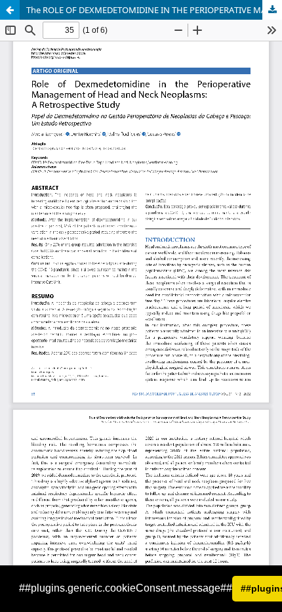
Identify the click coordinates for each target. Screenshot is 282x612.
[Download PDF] (272, 10)
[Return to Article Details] (10, 10)
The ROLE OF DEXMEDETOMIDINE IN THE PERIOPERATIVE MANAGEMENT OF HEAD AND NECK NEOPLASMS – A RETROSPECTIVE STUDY (154, 10)
